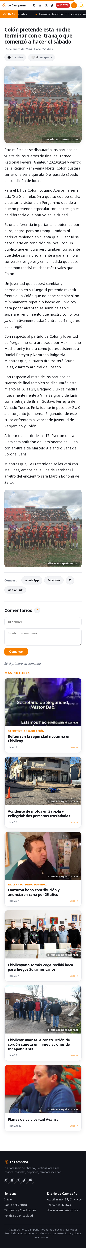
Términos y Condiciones (20, 1210)
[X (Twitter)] (19, 1181)
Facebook (54, 580)
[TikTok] (25, 1181)
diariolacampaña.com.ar (63, 1210)
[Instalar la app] (74, 5)
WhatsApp (32, 580)
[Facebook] (7, 1181)
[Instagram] (13, 1181)
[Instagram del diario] (40, 5)
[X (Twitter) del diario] (46, 5)
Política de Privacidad (18, 1215)
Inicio (8, 1199)
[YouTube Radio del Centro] (31, 1181)
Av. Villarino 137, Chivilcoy (64, 1199)
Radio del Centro (15, 1205)
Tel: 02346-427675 (59, 1205)
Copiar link (15, 589)
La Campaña (17, 5)
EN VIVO (64, 5)
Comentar (16, 651)
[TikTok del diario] (52, 5)
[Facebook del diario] (34, 5)
